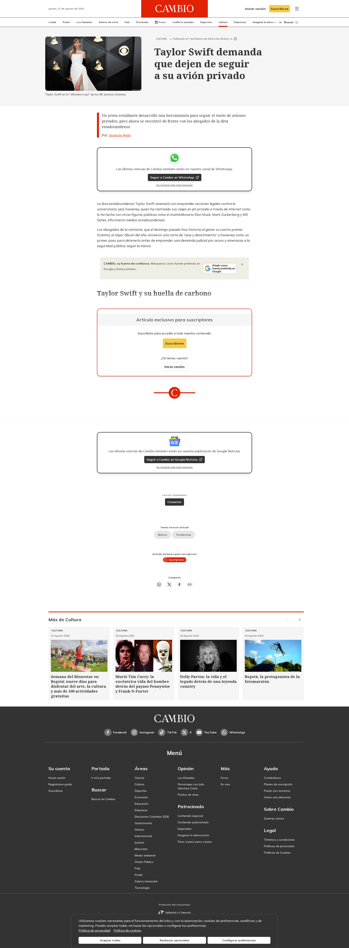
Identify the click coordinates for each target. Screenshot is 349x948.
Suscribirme (174, 343)
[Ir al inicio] (174, 8)
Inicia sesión (174, 367)
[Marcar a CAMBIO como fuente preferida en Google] (220, 268)
